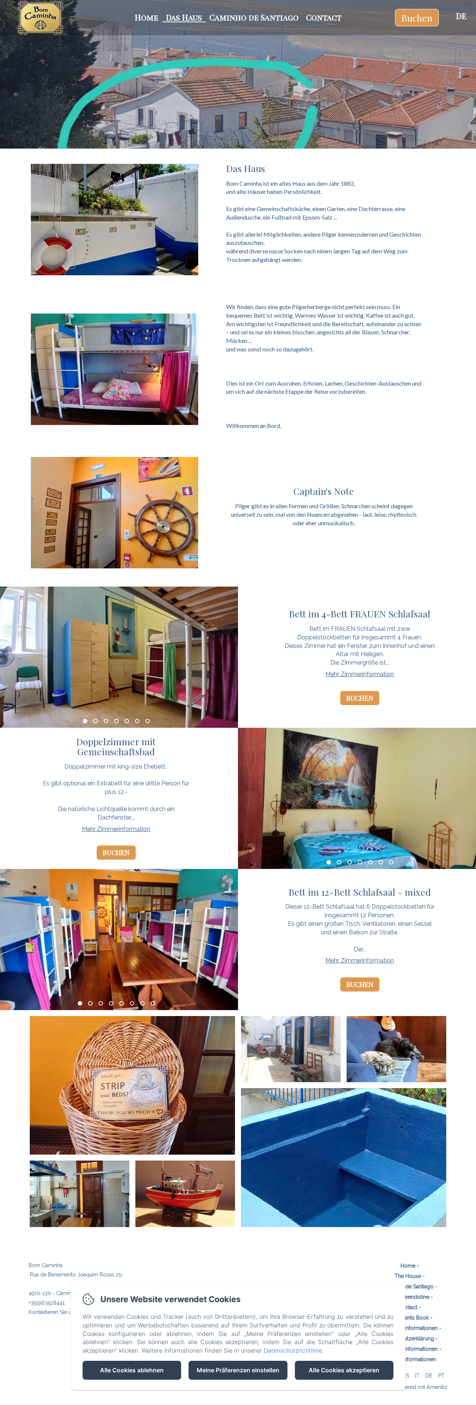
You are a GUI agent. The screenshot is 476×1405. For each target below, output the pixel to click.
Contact (323, 17)
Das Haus (184, 17)
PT (441, 1376)
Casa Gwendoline (408, 1297)
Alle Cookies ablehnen (132, 1370)
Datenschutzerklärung (408, 1338)
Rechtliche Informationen (408, 1328)
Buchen (416, 18)
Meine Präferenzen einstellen (238, 1370)
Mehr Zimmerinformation (359, 674)
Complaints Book (408, 1318)
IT (417, 1376)
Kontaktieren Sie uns (53, 1312)
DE (428, 1376)
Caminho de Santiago (254, 17)
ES (406, 1376)
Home (146, 17)
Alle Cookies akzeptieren (344, 1370)
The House (408, 1276)
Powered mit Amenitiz (421, 1387)
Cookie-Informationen (409, 1359)
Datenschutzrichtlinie (293, 1350)
